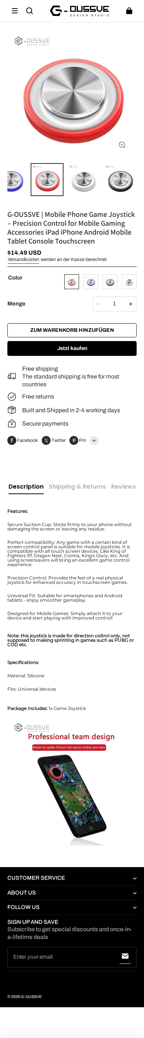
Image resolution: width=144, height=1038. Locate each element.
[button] (14, 10)
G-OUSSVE (31, 997)
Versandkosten (23, 259)
